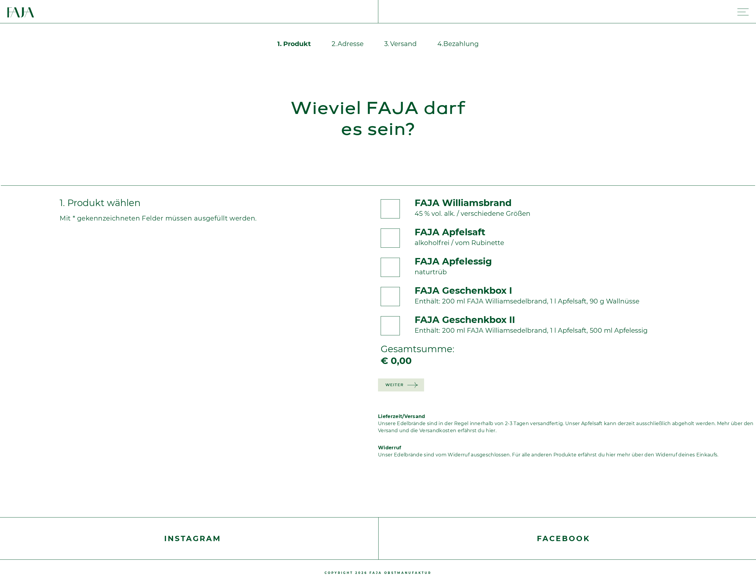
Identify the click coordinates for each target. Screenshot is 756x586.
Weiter (394, 385)
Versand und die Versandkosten (417, 430)
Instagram (192, 538)
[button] (294, 44)
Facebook (563, 538)
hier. (491, 430)
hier (610, 455)
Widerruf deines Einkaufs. (687, 455)
